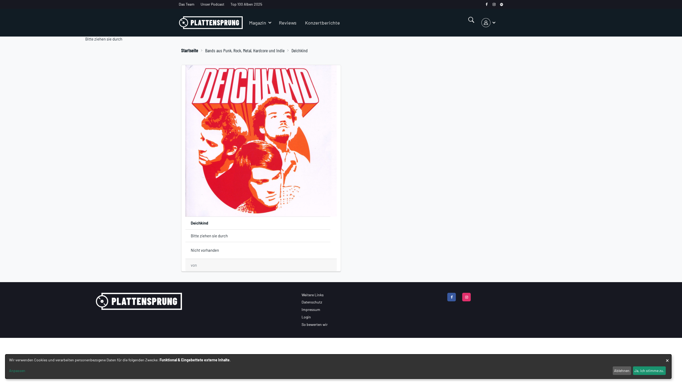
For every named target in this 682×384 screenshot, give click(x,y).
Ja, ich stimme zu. (649, 370)
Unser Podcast (212, 4)
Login (306, 317)
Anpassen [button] (17, 370)
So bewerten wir (315, 324)
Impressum (311, 309)
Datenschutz (312, 302)
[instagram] (494, 4)
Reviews (288, 23)
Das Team (186, 4)
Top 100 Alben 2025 (246, 4)
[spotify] (501, 4)
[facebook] (486, 4)
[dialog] (338, 366)
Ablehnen (622, 370)
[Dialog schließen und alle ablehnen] (667, 357)
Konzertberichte (322, 23)
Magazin (257, 23)
